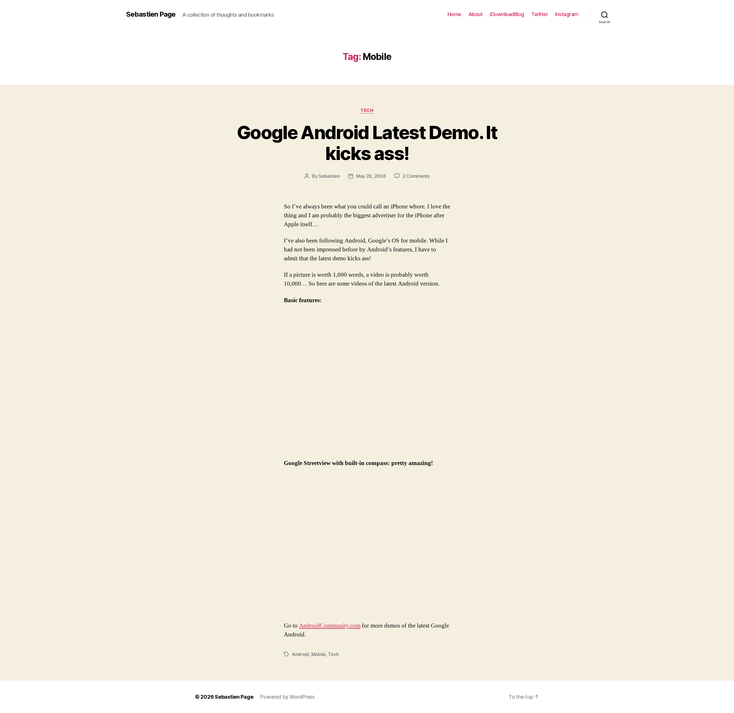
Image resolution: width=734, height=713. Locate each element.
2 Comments (416, 176)
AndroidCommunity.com (329, 626)
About (475, 14)
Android (300, 654)
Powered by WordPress (287, 697)
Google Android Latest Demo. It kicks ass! (367, 142)
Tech (366, 110)
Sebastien (329, 176)
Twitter (539, 14)
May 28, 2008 (371, 176)
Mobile (318, 654)
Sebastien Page (150, 14)
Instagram (566, 14)
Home (454, 14)
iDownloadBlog (507, 14)
